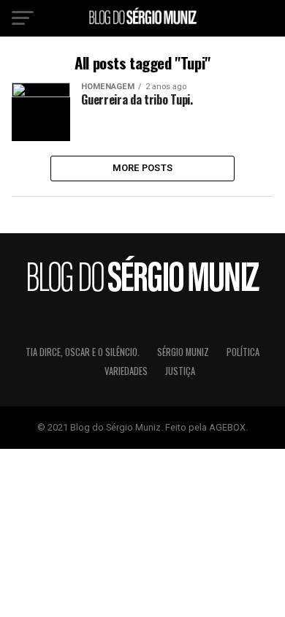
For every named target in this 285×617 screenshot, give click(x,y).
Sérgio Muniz (183, 352)
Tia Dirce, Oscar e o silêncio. (83, 352)
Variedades (126, 371)
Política (243, 352)
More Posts (143, 167)
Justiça (180, 371)
